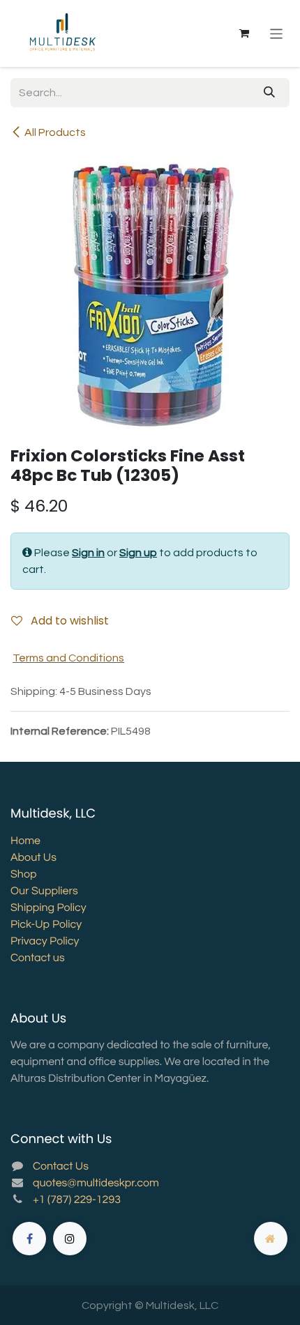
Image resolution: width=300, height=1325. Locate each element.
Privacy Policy (44, 941)
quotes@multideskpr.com (96, 1183)
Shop (23, 874)
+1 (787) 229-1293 (77, 1200)
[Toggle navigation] (276, 33)
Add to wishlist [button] (68, 621)
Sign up (138, 552)
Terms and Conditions (68, 658)
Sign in (88, 552)
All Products (55, 132)
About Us (33, 858)
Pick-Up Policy (46, 924)
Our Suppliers (44, 891)
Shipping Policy (48, 908)
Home (25, 841)
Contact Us (61, 1166)
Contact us (37, 958)
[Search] (269, 92)
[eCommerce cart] (244, 33)
